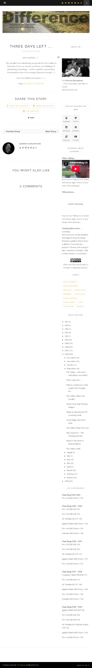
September (72, 368)
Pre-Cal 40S (67, 498)
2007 (67, 350)
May (68, 463)
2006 (67, 354)
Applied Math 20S (69, 610)
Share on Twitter (45, 106)
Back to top (82, 665)
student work (68, 306)
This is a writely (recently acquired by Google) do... (77, 388)
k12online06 (38, 83)
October (70, 365)
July (68, 456)
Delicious (66, 140)
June (69, 459)
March (69, 470)
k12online (28, 83)
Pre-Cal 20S (67, 509)
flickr (80, 302)
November (71, 361)
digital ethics (80, 294)
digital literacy (69, 302)
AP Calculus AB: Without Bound (75, 624)
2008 (67, 347)
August (69, 452)
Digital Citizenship (70, 282)
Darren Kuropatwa (30, 144)
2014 (66, 329)
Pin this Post (32, 111)
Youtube (76, 140)
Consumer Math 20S (70, 575)
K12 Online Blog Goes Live (77, 428)
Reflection (67, 290)
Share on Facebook (19, 106)
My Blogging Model (70, 286)
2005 (67, 481)
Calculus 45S (67, 533)
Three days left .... (74, 380)
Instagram (66, 131)
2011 (66, 336)
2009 (67, 343)
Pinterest (75, 131)
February (71, 474)
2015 (66, 325)
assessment (67, 294)
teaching (80, 306)
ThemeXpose (21, 665)
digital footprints (70, 298)
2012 (66, 332)
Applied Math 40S (69, 524)
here (43, 78)
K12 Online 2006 (73, 449)
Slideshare (66, 121)
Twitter (75, 121)
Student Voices (79, 290)
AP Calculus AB (68, 519)
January (70, 477)
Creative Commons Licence (75, 268)
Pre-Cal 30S (67, 514)
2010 (66, 340)
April (69, 467)
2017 (66, 322)
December (71, 358)
